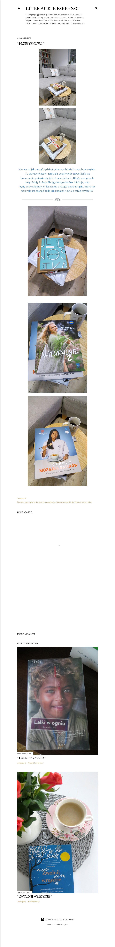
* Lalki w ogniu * (31, 757)
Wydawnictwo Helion (83, 502)
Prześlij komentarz (35, 763)
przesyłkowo (50, 502)
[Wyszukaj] (96, 8)
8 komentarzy (34, 901)
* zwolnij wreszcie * (34, 896)
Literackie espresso (53, 8)
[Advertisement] (57, 606)
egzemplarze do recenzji (34, 502)
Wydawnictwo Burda (65, 502)
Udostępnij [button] (21, 498)
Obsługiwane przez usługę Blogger (59, 919)
